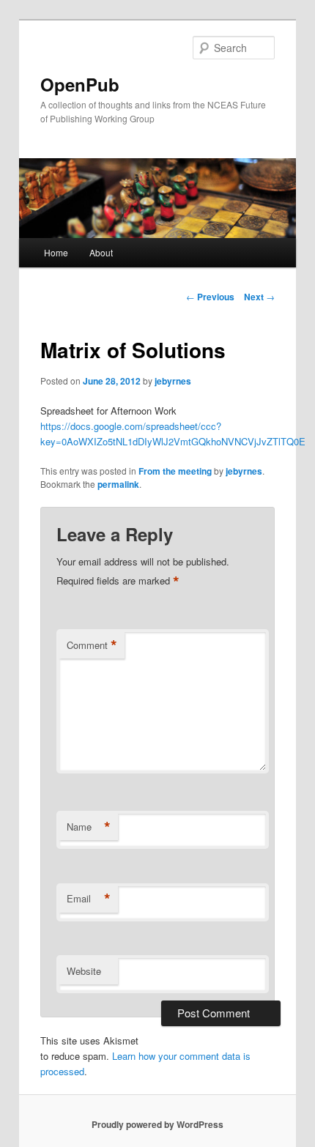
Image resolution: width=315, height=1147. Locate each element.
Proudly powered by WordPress (157, 1124)
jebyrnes (173, 380)
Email (89, 898)
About (101, 252)
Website (84, 971)
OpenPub (79, 84)
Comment (92, 645)
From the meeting (175, 471)
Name (89, 827)
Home (56, 252)
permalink (118, 484)
